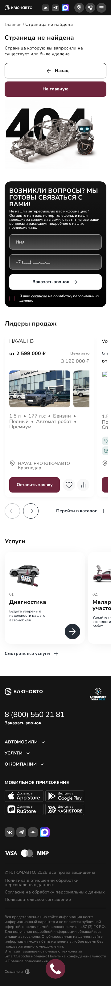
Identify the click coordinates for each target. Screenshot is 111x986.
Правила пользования (28, 961)
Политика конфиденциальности (77, 956)
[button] (31, 511)
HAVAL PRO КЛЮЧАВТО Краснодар (44, 466)
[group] (45, 598)
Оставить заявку (35, 485)
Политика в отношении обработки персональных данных (42, 882)
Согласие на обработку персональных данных (55, 892)
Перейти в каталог (76, 511)
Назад (61, 70)
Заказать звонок (51, 282)
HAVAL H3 (21, 341)
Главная (13, 24)
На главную (55, 89)
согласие (39, 296)
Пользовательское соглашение (38, 899)
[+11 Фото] (49, 388)
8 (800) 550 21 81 (34, 714)
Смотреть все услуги (27, 653)
